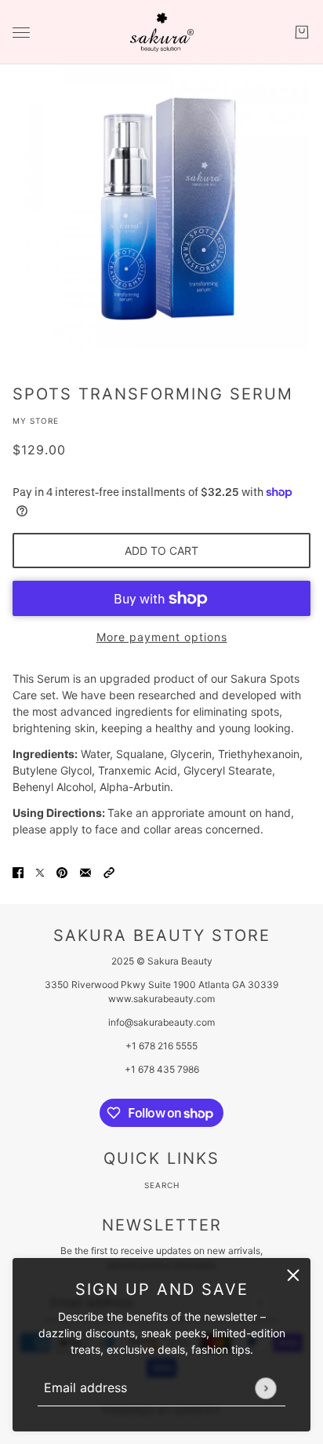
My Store (36, 420)
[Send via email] (85, 870)
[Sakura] (162, 32)
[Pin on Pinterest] (62, 870)
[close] (293, 1275)
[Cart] (301, 32)
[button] (109, 870)
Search (162, 1185)
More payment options (161, 637)
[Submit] (265, 1387)
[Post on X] (40, 870)
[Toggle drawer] (21, 32)
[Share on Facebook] (18, 870)
